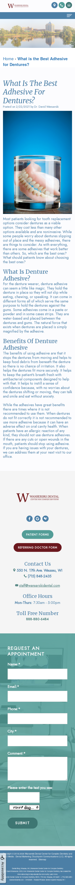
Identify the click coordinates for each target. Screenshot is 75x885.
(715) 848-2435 (39, 576)
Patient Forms (37, 535)
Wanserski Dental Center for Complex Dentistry (46, 853)
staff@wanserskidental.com (39, 585)
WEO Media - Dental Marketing (17, 856)
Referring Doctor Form (37, 547)
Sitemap (42, 859)
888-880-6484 (37, 619)
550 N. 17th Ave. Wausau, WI (39, 570)
